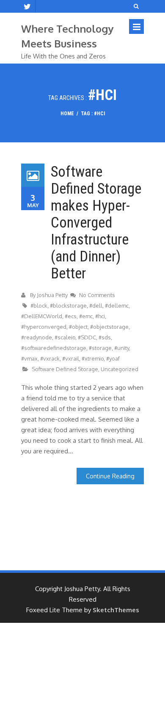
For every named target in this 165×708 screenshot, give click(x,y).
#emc (86, 316)
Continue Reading (110, 476)
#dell (95, 305)
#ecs (71, 316)
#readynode (36, 337)
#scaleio (65, 337)
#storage (100, 347)
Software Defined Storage (65, 369)
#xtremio (93, 358)
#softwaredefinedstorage (53, 347)
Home (67, 114)
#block (38, 305)
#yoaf (113, 358)
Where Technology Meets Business (67, 36)
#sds (105, 337)
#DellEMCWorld (41, 316)
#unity (121, 347)
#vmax (29, 358)
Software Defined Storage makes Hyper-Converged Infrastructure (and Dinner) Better (96, 222)
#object (78, 326)
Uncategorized (119, 369)
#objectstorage (109, 326)
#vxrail (70, 358)
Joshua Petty (52, 295)
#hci (100, 316)
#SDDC (87, 337)
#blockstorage (68, 305)
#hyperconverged (43, 326)
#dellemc (117, 305)
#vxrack (50, 358)
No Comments (97, 295)
